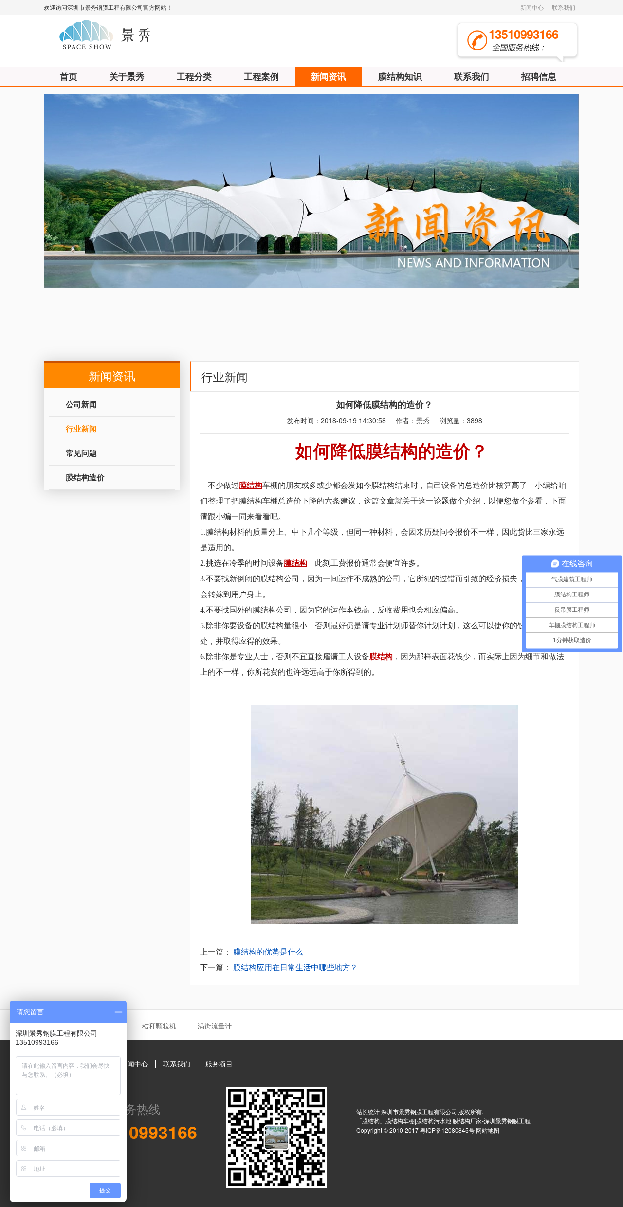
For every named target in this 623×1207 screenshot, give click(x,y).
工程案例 (261, 76)
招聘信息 (538, 76)
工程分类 (194, 76)
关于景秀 (127, 76)
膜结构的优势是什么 (268, 951)
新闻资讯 (328, 76)
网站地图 (487, 1130)
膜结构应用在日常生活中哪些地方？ (295, 967)
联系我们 (563, 7)
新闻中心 (532, 7)
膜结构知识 (400, 76)
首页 (68, 76)
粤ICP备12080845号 (448, 1130)
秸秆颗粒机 (159, 1025)
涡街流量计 (215, 1025)
